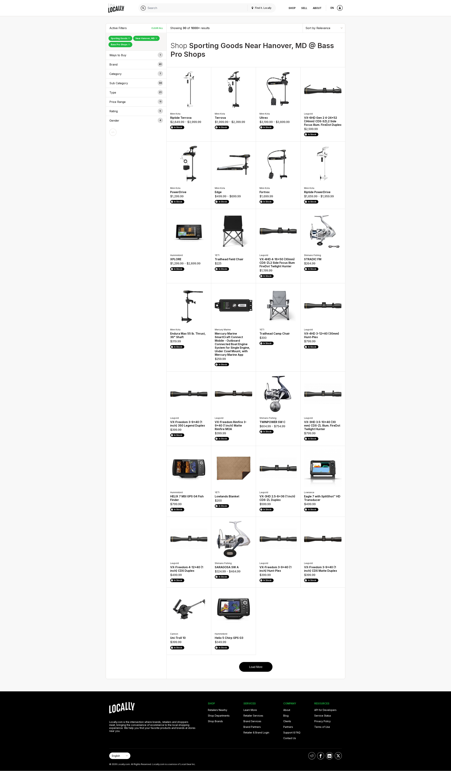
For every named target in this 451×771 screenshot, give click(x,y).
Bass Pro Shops (119, 44)
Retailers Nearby (217, 709)
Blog (286, 715)
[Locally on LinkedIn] (329, 755)
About (317, 8)
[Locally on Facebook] (320, 755)
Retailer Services (253, 715)
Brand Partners (252, 726)
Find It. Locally (262, 7)
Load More (255, 666)
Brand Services (252, 721)
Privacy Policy (322, 721)
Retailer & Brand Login (256, 732)
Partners (288, 726)
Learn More (250, 709)
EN (332, 7)
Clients (287, 721)
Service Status (322, 715)
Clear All (157, 28)
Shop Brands (215, 721)
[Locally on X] (338, 755)
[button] (136, 55)
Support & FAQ (291, 732)
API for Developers (325, 709)
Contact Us (289, 738)
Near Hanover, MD (145, 38)
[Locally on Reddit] (311, 755)
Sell (304, 8)
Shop (292, 8)
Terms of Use (322, 726)
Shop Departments (219, 715)
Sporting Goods (119, 38)
